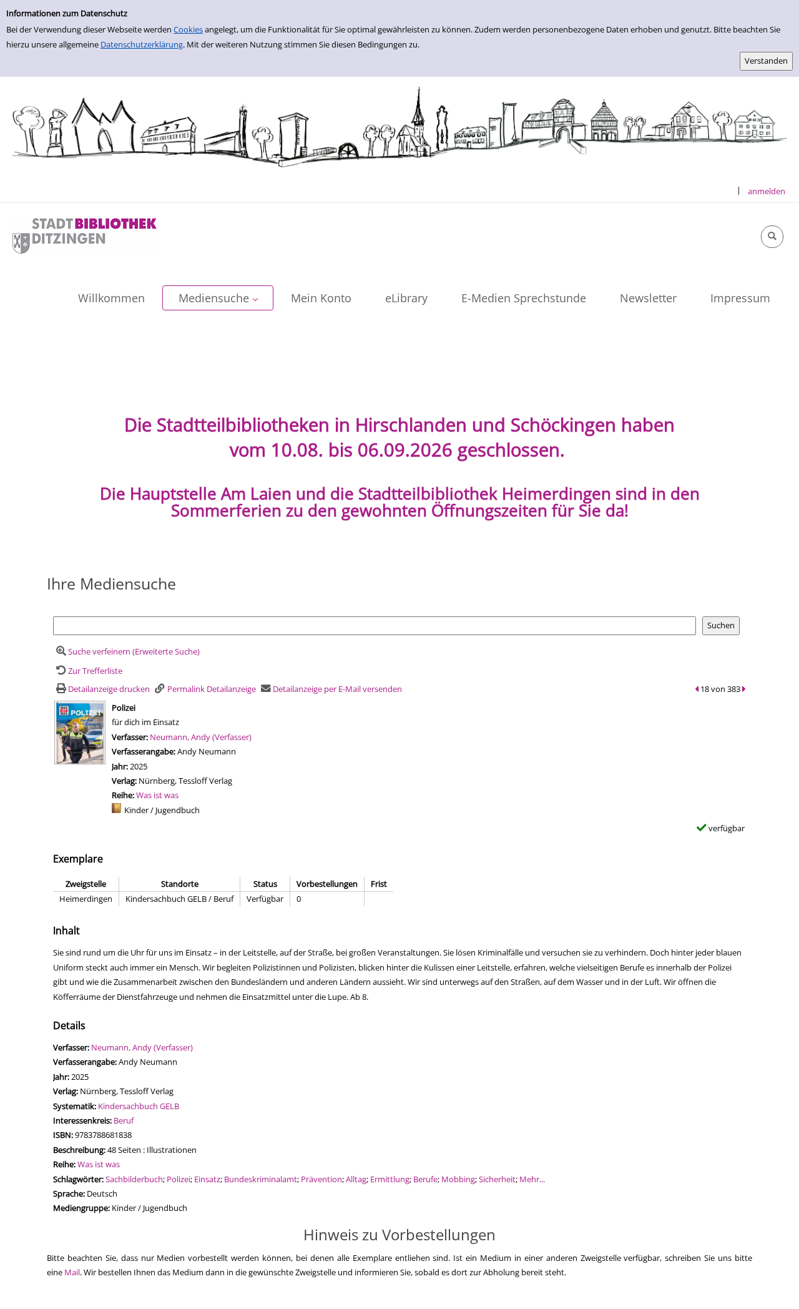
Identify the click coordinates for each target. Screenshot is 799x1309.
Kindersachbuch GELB (138, 1106)
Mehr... (532, 1179)
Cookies (188, 29)
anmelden (766, 191)
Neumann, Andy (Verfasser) (201, 737)
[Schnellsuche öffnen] (772, 236)
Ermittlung (389, 1179)
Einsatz (207, 1179)
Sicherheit (497, 1179)
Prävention (321, 1179)
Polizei (178, 1179)
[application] (217, 297)
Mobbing (458, 1179)
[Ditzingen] (84, 234)
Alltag (356, 1179)
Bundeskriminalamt (260, 1179)
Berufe (425, 1179)
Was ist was (157, 795)
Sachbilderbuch (134, 1179)
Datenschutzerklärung (141, 44)
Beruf (124, 1120)
